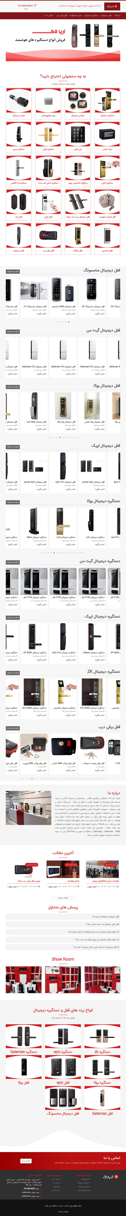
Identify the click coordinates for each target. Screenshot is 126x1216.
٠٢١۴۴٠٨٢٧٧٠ (26, 1192)
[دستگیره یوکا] (102, 1067)
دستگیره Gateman (23, 1052)
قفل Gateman (102, 1114)
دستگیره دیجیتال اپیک (102, 616)
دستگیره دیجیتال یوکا (103, 501)
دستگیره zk (102, 1052)
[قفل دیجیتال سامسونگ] (63, 1098)
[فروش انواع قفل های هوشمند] (63, 41)
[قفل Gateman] (102, 1098)
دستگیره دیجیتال (91, 15)
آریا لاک (117, 15)
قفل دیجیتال (106, 15)
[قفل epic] (63, 1067)
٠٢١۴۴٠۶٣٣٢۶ (26, 1196)
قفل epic (63, 1083)
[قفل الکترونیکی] (63, 979)
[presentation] (11, 42)
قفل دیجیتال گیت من (103, 330)
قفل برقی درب (61, 15)
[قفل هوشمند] (23, 979)
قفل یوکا (23, 1083)
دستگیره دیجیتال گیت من (100, 561)
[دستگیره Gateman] (23, 1036)
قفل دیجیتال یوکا (107, 386)
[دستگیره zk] (102, 1036)
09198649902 (25, 6)
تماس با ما (49, 15)
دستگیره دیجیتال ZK (103, 672)
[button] (57, 322)
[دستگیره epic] (63, 1036)
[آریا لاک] (112, 6)
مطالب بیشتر (63, 898)
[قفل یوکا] (23, 1067)
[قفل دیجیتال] (102, 979)
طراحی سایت (63, 1211)
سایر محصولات (76, 15)
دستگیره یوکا (102, 1083)
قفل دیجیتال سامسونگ (101, 270)
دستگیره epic (63, 1052)
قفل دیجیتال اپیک (106, 446)
